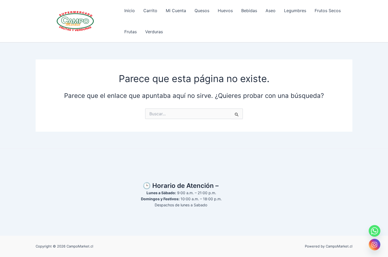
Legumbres (295, 10)
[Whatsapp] (374, 231)
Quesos (202, 10)
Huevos (225, 10)
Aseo (271, 10)
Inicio (129, 10)
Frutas (130, 31)
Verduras (154, 31)
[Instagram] (374, 244)
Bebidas (249, 10)
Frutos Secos (328, 10)
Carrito (150, 10)
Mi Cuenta (176, 10)
